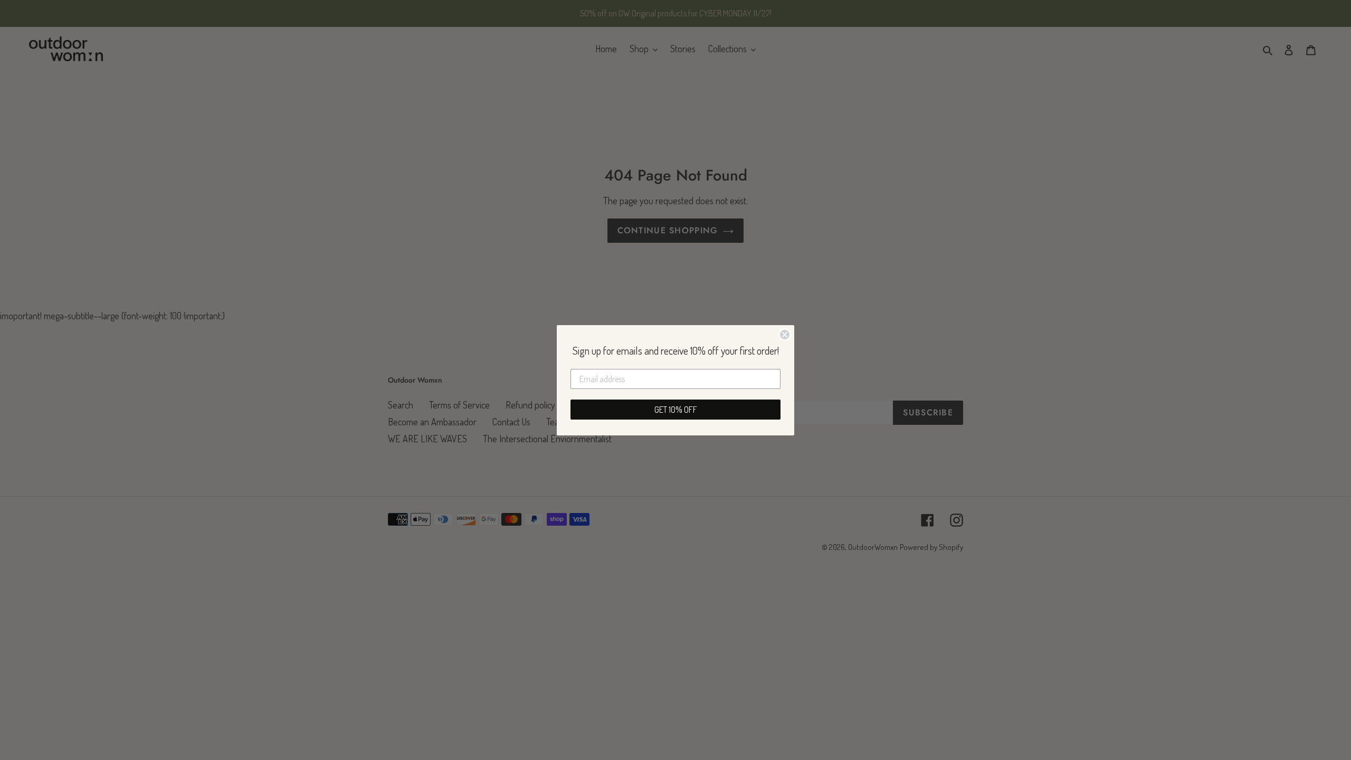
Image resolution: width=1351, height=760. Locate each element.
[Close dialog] (784, 334)
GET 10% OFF (675, 409)
